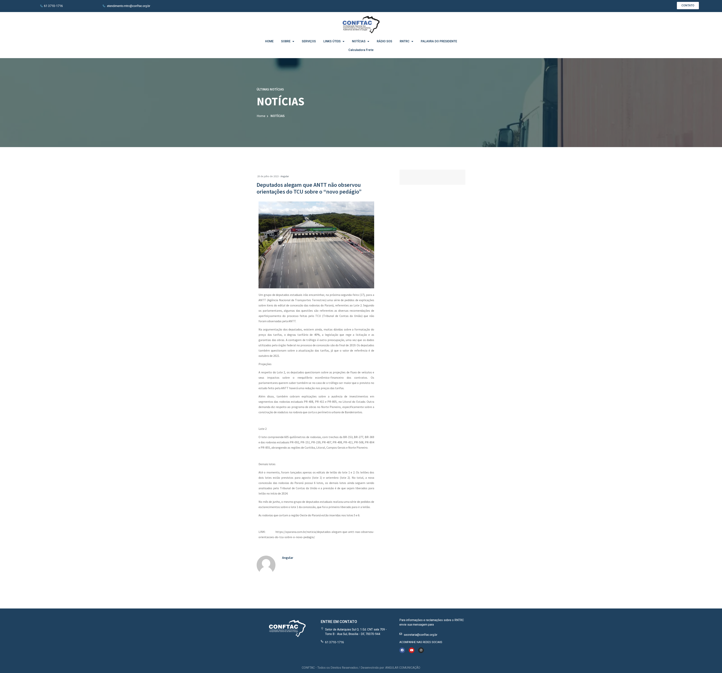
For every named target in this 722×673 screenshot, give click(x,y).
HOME (269, 41)
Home (261, 116)
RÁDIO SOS (384, 41)
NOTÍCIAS (359, 41)
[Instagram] (421, 650)
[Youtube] (411, 650)
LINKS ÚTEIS (332, 41)
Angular (285, 176)
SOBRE (285, 41)
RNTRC (405, 41)
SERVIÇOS (309, 41)
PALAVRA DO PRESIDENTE (439, 41)
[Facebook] (402, 650)
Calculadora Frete (361, 50)
